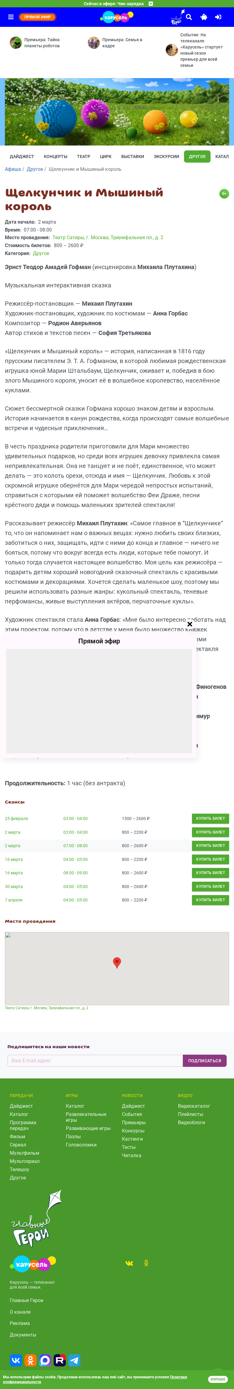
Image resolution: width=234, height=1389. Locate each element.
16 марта (14, 859)
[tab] (129, 1263)
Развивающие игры (88, 1128)
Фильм (17, 1136)
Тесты (129, 1147)
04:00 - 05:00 (75, 859)
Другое (197, 156)
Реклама (20, 1323)
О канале (20, 1312)
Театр (83, 156)
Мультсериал (25, 1161)
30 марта (14, 886)
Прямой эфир (99, 641)
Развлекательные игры (86, 1117)
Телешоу (19, 1169)
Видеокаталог (194, 1106)
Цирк (106, 156)
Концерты (55, 156)
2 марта (12, 832)
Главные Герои (26, 1300)
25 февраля (16, 818)
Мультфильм (24, 1153)
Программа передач (23, 1125)
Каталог (19, 1114)
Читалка (131, 1155)
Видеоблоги (191, 1122)
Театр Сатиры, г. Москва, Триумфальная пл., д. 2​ (46, 1008)
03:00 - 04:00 (75, 818)
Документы (23, 1335)
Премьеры (134, 1122)
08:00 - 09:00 (75, 872)
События (132, 1114)
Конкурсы (133, 1131)
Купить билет (210, 818)
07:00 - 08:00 (75, 845)
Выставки (132, 156)
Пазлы (73, 1136)
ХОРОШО (218, 1379)
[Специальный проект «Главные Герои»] (160, 17)
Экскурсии (166, 156)
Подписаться (204, 1060)
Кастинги (132, 1139)
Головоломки (81, 1145)
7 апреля (14, 900)
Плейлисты (190, 1114)
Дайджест (22, 156)
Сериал (18, 1145)
